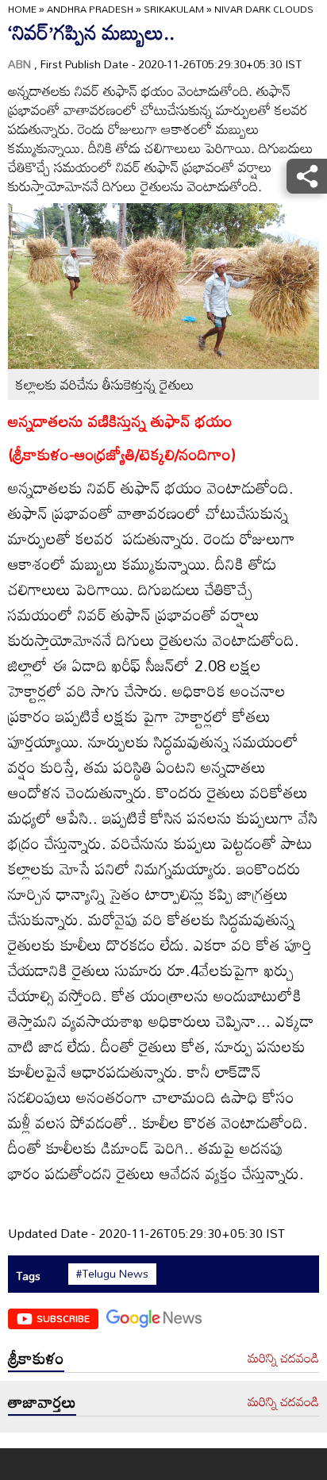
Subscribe (63, 1318)
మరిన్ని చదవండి (283, 1358)
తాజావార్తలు (42, 1401)
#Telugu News (112, 1273)
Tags (28, 1276)
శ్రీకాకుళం (36, 1357)
